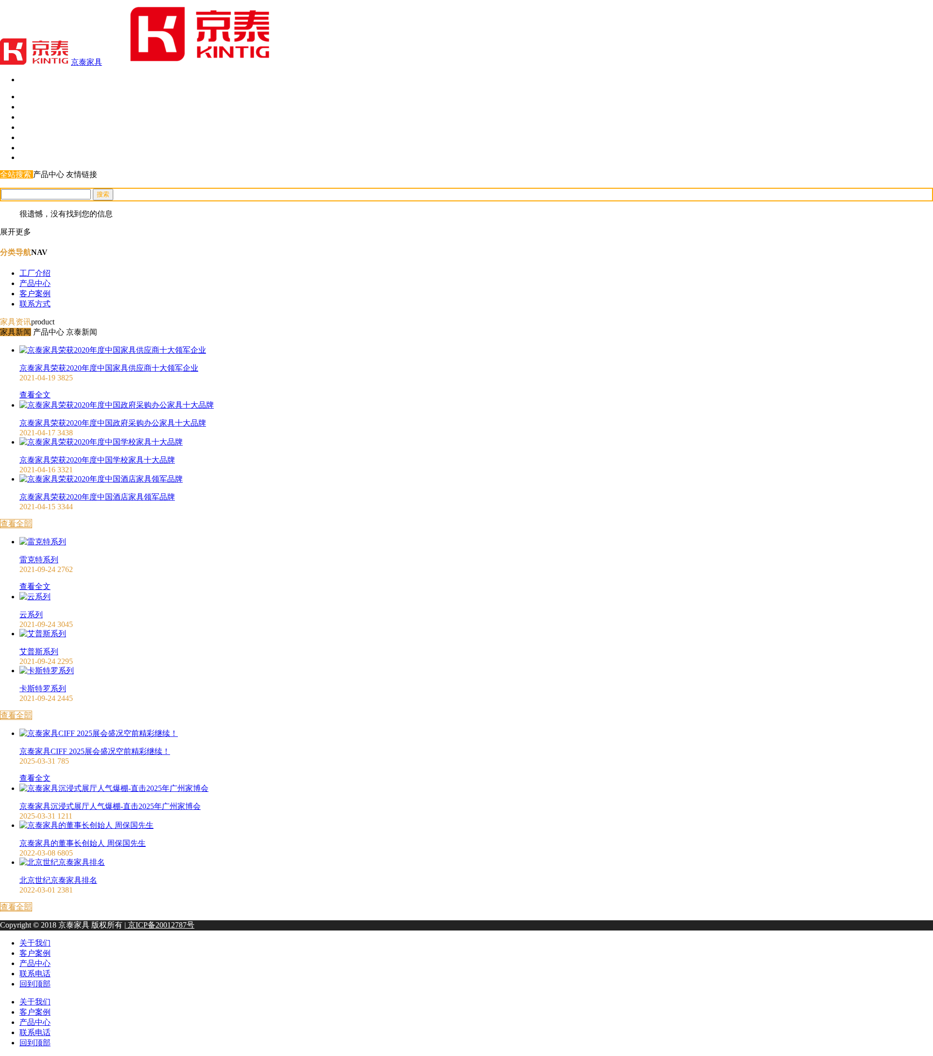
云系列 (31, 614)
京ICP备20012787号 (160, 925)
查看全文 (35, 395)
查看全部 (16, 523)
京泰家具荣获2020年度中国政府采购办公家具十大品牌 (112, 423)
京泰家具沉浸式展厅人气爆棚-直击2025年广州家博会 (110, 806)
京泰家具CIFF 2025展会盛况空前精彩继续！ (94, 751)
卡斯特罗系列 (42, 688)
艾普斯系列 (38, 651)
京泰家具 (86, 62)
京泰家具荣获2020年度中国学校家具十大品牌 (97, 460)
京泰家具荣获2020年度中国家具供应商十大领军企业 (108, 368)
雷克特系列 (38, 559)
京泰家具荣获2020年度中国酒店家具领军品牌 (97, 497)
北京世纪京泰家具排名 (58, 880)
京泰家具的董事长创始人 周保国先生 (82, 843)
